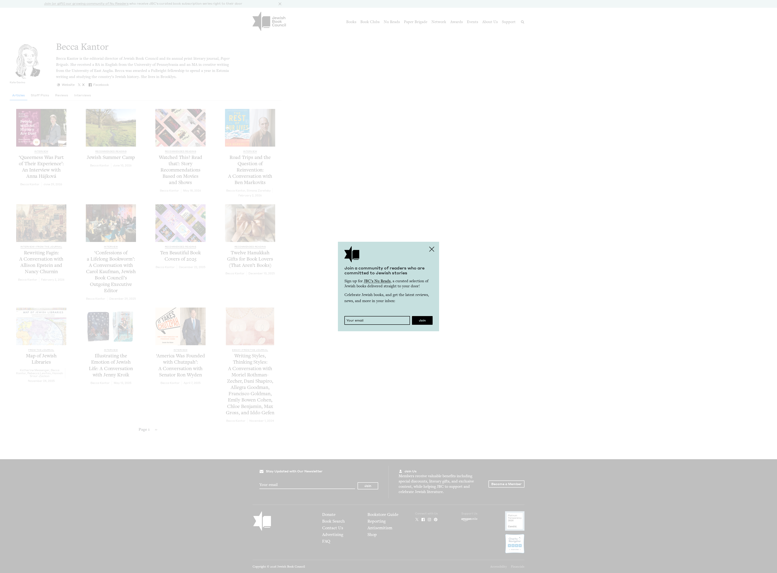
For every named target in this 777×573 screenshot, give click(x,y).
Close (432, 249)
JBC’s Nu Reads (377, 281)
